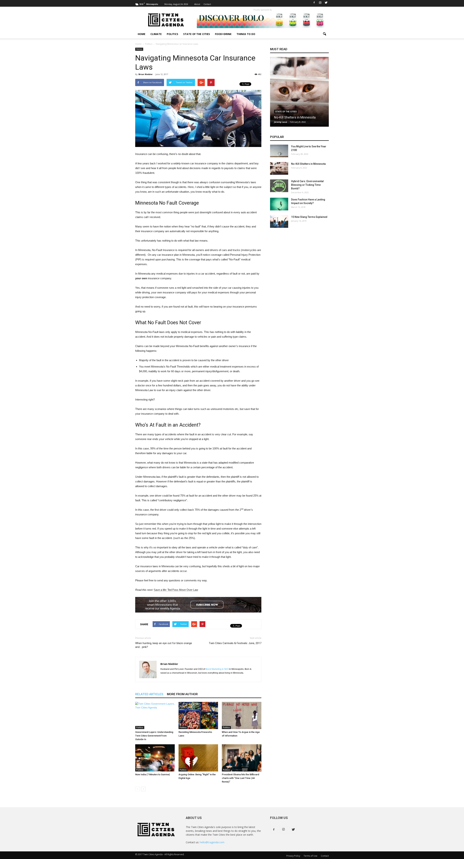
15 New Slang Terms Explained (309, 216)
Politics (172, 34)
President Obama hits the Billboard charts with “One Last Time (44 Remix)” (240, 778)
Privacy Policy (293, 855)
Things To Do (246, 34)
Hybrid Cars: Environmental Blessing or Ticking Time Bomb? (307, 185)
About (197, 4)
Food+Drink (223, 34)
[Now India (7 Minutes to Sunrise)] (155, 757)
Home (141, 34)
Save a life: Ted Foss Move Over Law (176, 589)
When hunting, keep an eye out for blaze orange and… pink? (163, 645)
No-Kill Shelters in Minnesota (295, 117)
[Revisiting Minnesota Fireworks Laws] (198, 715)
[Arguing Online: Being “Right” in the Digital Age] (198, 757)
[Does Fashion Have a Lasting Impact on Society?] (279, 204)
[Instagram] (320, 2)
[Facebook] (314, 2)
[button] (324, 34)
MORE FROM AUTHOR (182, 694)
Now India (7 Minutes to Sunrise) (152, 774)
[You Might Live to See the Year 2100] (279, 151)
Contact (207, 4)
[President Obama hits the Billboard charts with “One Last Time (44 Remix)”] (241, 757)
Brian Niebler (145, 74)
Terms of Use (310, 855)
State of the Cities (196, 34)
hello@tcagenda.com (212, 842)
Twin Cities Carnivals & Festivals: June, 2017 (235, 643)
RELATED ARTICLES (149, 694)
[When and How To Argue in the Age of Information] (241, 715)
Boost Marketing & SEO (217, 669)
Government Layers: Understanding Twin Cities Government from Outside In (154, 736)
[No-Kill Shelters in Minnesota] (299, 93)
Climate (156, 34)
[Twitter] (326, 2)
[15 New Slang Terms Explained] (279, 221)
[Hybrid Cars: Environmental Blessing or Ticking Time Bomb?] (279, 185)
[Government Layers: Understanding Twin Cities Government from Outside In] (155, 715)
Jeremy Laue (280, 122)
